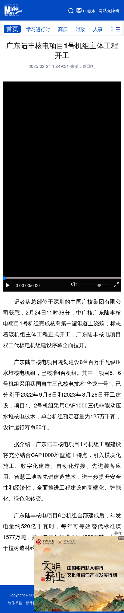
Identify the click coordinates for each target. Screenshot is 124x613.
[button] (8, 285)
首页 (12, 29)
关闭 (118, 533)
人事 (98, 29)
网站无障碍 (108, 10)
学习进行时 (38, 29)
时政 (80, 29)
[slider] (99, 285)
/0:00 (35, 285)
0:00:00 (23, 285)
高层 (63, 29)
